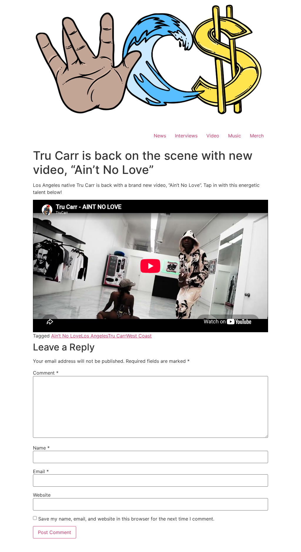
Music (234, 136)
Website (42, 495)
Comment (45, 372)
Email (41, 471)
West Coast (139, 336)
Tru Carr (117, 336)
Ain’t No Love (66, 336)
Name (41, 447)
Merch (257, 136)
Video (212, 136)
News (160, 136)
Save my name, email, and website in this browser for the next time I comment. (126, 518)
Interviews (186, 136)
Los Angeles (94, 336)
